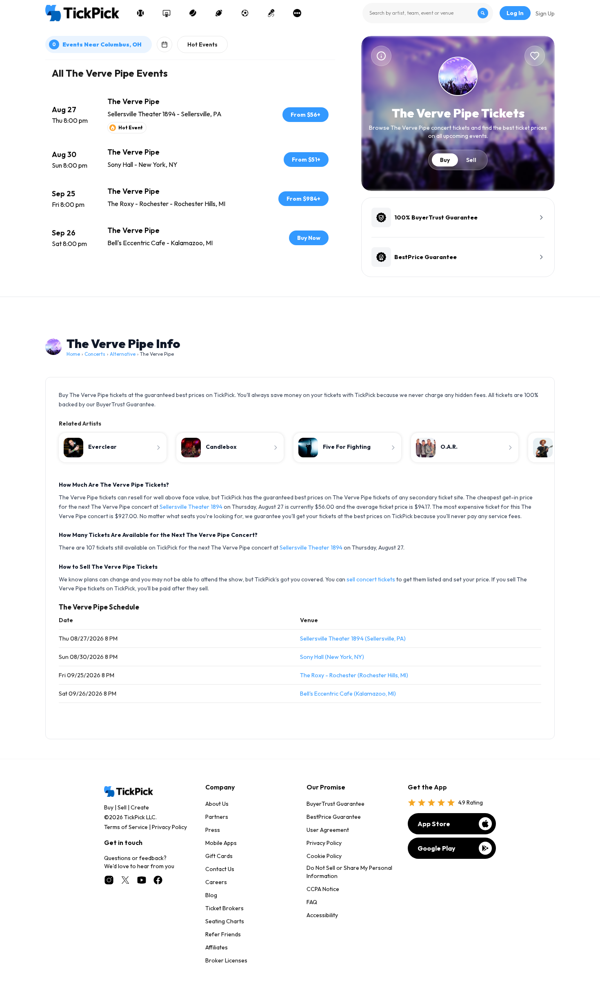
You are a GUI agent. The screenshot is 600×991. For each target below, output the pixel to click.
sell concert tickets (371, 579)
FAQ (312, 902)
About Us (217, 803)
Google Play (437, 848)
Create (140, 807)
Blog (211, 895)
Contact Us (219, 869)
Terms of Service (126, 827)
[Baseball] (140, 13)
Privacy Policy (169, 827)
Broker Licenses (226, 960)
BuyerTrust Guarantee (335, 803)
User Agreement (328, 830)
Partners (216, 816)
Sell (471, 160)
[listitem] (190, 114)
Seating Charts (224, 921)
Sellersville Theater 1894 (191, 506)
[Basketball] (166, 13)
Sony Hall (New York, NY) (332, 657)
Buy (445, 160)
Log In (515, 13)
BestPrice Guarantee (334, 816)
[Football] (219, 13)
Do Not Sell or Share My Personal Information (349, 872)
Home (73, 354)
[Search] (483, 13)
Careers (216, 882)
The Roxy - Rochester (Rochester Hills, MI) (354, 675)
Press (212, 830)
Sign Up (545, 13)
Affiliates (216, 947)
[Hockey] (192, 13)
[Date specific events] (164, 44)
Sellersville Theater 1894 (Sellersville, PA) (353, 638)
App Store (434, 824)
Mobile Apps (221, 843)
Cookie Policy (324, 856)
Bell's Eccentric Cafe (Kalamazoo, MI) (348, 693)
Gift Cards (219, 856)
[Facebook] (158, 880)
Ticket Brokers (224, 908)
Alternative (123, 354)
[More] (297, 13)
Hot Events (202, 44)
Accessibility (322, 915)
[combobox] (427, 13)
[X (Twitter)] (125, 880)
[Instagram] (109, 880)
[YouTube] (142, 880)
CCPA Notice (323, 889)
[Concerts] (271, 13)
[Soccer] (245, 13)
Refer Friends (223, 934)
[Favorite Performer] (534, 56)
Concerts (94, 354)
